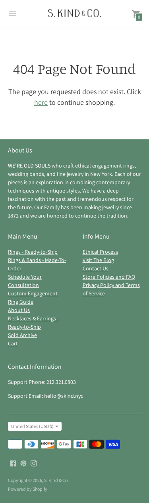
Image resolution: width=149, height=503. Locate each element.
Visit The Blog (98, 260)
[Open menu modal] (12, 14)
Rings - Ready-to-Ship (33, 251)
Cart (13, 343)
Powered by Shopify (27, 489)
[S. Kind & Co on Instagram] (34, 463)
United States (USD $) (32, 426)
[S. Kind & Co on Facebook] (13, 463)
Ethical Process (100, 251)
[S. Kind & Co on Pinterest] (23, 463)
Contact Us (95, 268)
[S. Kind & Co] (74, 14)
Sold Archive (22, 335)
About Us (19, 310)
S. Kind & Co (56, 480)
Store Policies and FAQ (109, 276)
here (41, 102)
